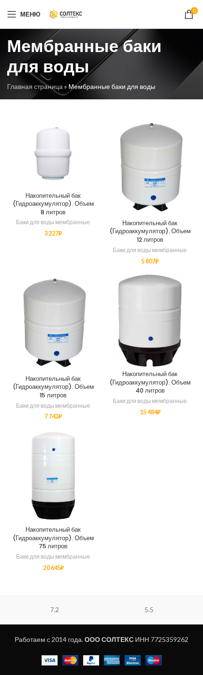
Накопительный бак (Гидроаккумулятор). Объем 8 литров (53, 204)
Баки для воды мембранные (53, 222)
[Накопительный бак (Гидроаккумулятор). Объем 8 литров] (53, 153)
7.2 (54, 609)
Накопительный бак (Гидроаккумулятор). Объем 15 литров (53, 387)
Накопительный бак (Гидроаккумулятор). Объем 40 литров (150, 382)
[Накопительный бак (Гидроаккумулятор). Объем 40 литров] (150, 320)
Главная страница (35, 86)
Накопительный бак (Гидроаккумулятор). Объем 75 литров (53, 538)
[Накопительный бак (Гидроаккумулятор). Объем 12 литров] (150, 167)
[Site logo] (66, 13)
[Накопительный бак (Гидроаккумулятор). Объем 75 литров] (53, 476)
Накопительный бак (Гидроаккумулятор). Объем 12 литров (150, 231)
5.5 (148, 609)
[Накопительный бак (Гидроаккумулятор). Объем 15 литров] (53, 322)
